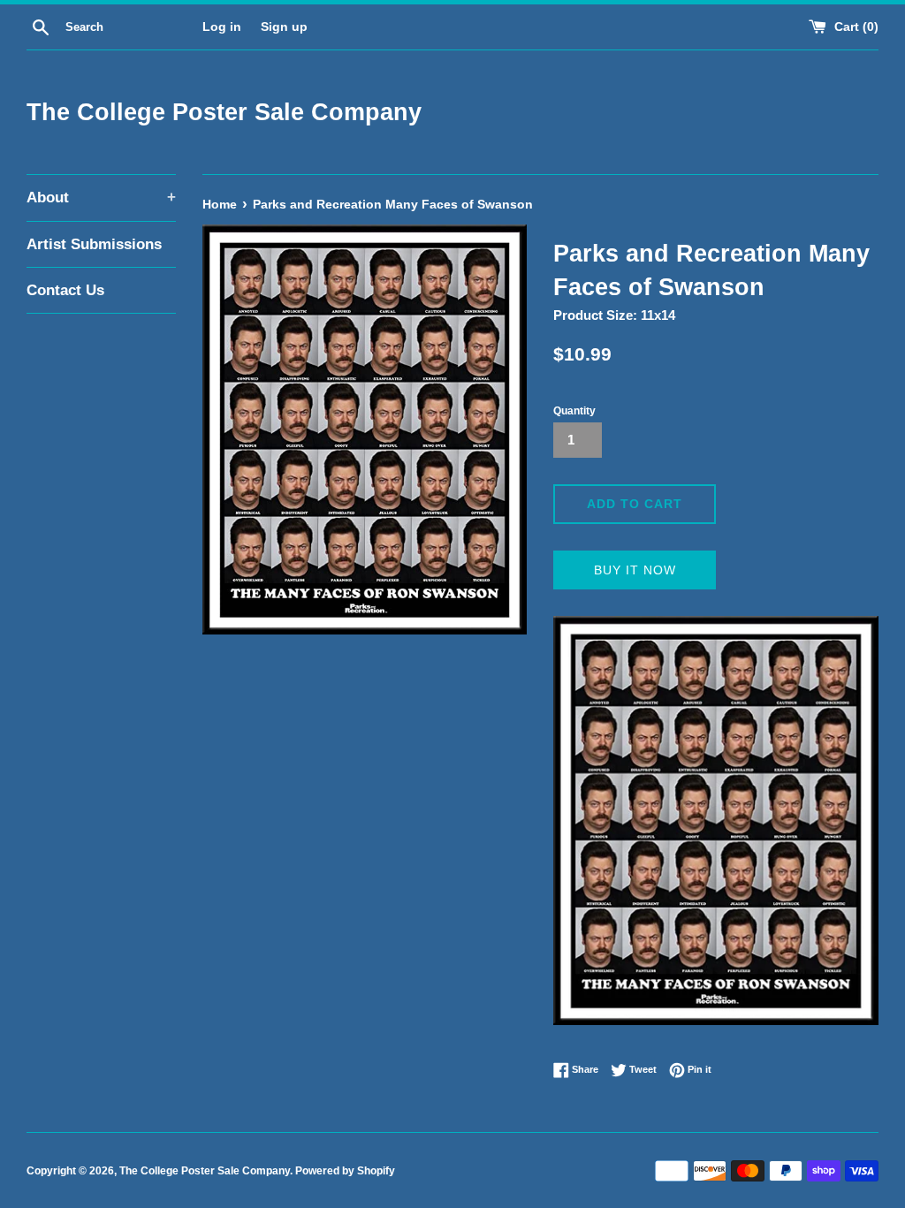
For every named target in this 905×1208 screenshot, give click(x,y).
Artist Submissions (94, 244)
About (101, 197)
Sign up (284, 27)
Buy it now (635, 570)
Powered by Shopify (345, 1171)
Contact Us (65, 290)
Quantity (574, 411)
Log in (221, 27)
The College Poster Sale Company (224, 112)
